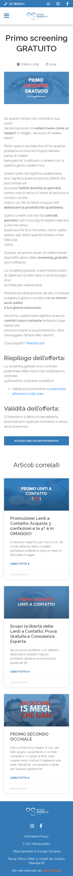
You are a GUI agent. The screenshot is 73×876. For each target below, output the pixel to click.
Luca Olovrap (51, 870)
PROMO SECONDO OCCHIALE (29, 737)
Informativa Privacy (36, 836)
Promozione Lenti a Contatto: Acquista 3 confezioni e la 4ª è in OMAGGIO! (32, 526)
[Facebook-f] (67, 3)
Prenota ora (35, 343)
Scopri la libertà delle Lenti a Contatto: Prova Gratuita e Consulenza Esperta (33, 634)
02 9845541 (16, 4)
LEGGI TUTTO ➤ (20, 563)
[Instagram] (58, 3)
